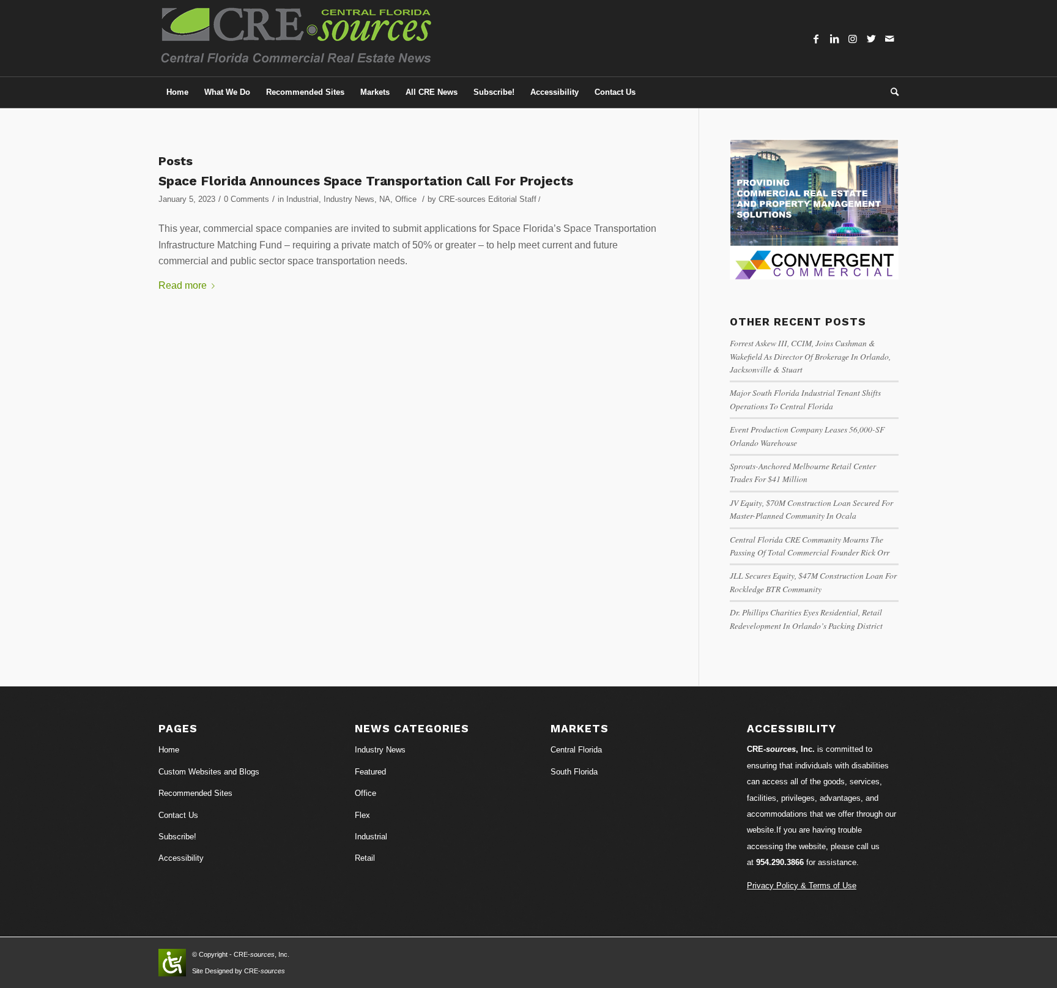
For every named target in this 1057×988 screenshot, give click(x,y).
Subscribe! (177, 836)
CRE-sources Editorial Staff (487, 199)
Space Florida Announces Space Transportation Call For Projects (365, 180)
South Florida (574, 771)
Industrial (302, 199)
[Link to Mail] (889, 38)
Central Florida (576, 749)
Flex (362, 815)
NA (384, 199)
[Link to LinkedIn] (834, 38)
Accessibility (181, 858)
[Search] (891, 92)
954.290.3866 (780, 862)
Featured (370, 771)
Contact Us (178, 815)
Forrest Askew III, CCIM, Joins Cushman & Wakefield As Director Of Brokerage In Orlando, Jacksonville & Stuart (810, 356)
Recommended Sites (195, 793)
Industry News (349, 199)
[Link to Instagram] (853, 38)
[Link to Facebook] (816, 38)
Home (168, 749)
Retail (365, 858)
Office (406, 199)
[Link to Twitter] (871, 38)
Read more (182, 285)
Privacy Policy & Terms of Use (801, 885)
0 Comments (246, 199)
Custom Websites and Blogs (208, 771)
